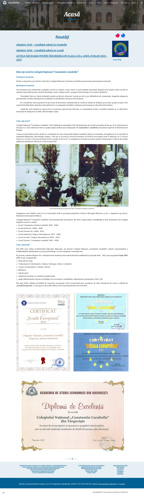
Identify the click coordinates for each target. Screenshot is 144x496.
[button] (141, 2)
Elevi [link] (99, 3)
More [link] (134, 3)
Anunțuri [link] (36, 3)
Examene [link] (81, 3)
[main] (72, 15)
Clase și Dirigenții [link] (111, 3)
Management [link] (47, 3)
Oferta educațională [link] (65, 3)
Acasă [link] (27, 3)
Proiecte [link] (124, 3)
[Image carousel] (72, 418)
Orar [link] (91, 3)
